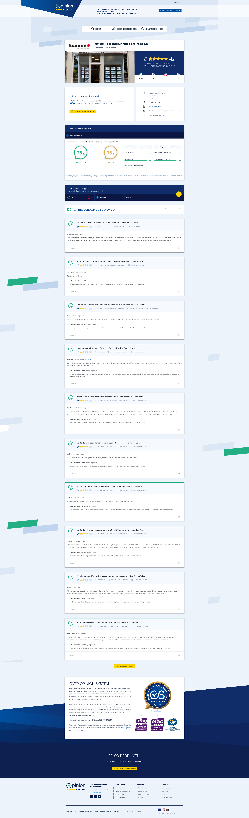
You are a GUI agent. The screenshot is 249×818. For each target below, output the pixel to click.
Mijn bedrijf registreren (170, 10)
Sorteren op (167, 209)
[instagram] (95, 796)
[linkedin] (99, 796)
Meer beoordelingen (124, 666)
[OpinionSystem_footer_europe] (163, 808)
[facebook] (91, 796)
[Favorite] (179, 194)
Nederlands (177, 2)
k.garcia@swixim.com (155, 106)
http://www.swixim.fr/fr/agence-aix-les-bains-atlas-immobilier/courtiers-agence (173, 111)
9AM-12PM (162, 115)
